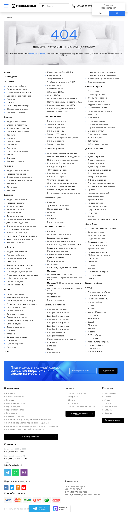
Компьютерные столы (99, 108)
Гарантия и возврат (15, 403)
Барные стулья (14, 324)
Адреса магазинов (15, 397)
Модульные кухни (15, 294)
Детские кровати (15, 209)
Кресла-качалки (96, 203)
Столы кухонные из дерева (61, 186)
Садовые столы (96, 232)
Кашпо (91, 268)
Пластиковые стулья (98, 134)
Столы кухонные (15, 311)
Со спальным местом (17, 337)
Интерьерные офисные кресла (22, 275)
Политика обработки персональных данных (27, 423)
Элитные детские (15, 243)
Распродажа (110, 393)
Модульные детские (16, 200)
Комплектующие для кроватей (62, 268)
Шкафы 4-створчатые (58, 323)
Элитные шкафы (55, 144)
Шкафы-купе (53, 352)
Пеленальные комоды (17, 229)
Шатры (91, 265)
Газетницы (93, 262)
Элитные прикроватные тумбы (62, 138)
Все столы (93, 91)
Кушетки (92, 213)
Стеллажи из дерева (57, 180)
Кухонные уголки (15, 344)
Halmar (91, 309)
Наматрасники (13, 141)
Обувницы (11, 187)
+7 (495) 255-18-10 (14, 451)
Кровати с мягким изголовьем (62, 248)
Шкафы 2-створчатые (58, 316)
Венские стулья (96, 131)
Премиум (11, 347)
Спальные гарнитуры (16, 125)
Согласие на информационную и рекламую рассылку (32, 426)
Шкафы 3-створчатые (58, 319)
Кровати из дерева (56, 177)
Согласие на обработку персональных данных (28, 419)
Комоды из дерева (56, 167)
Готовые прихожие (16, 174)
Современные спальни (18, 132)
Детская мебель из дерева (60, 163)
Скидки (107, 397)
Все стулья (93, 118)
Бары (49, 215)
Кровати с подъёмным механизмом (64, 245)
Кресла (91, 190)
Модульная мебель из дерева (62, 153)
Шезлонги (93, 258)
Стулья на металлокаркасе (19, 320)
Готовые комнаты (15, 203)
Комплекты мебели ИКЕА (60, 72)
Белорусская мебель (99, 292)
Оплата (107, 403)
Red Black (93, 315)
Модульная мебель (16, 86)
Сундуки (51, 219)
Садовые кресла (96, 235)
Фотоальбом (110, 406)
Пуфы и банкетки (97, 210)
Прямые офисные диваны (101, 183)
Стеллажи (11, 262)
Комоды (10, 103)
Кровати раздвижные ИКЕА (61, 109)
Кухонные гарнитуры (17, 297)
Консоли (92, 114)
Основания (12, 145)
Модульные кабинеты (17, 252)
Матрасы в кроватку (16, 233)
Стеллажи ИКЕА (55, 89)
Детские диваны (14, 206)
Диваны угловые (96, 160)
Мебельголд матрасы (98, 342)
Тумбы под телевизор (17, 106)
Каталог (9, 17)
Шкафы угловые (55, 336)
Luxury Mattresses (97, 312)
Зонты (91, 278)
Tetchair (92, 328)
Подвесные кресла (98, 245)
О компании (11, 388)
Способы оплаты (14, 493)
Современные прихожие (19, 180)
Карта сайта (11, 413)
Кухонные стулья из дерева (61, 190)
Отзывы (108, 410)
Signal (91, 322)
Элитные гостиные (15, 112)
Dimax (91, 305)
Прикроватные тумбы (17, 151)
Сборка (71, 400)
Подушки (11, 148)
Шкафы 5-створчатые (58, 326)
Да (117, 13)
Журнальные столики (17, 109)
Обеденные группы (16, 307)
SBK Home (93, 319)
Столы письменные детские (20, 219)
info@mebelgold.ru (15, 465)
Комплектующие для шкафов (62, 339)
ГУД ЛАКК (93, 338)
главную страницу (37, 54)
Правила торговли (15, 416)
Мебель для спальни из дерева (62, 160)
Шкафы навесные (56, 332)
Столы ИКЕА (53, 95)
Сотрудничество (79, 414)
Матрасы (10, 138)
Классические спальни (17, 128)
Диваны (92, 153)
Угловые (10, 334)
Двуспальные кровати (58, 238)
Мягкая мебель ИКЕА (58, 112)
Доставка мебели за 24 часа (81, 406)
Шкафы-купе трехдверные (102, 75)
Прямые (10, 330)
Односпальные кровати (59, 235)
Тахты (91, 216)
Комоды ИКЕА (54, 75)
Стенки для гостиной (17, 89)
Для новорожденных (17, 223)
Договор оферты (30, 436)
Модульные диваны (97, 177)
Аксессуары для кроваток (19, 239)
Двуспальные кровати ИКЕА (61, 105)
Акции (107, 400)
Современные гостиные (18, 96)
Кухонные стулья (15, 314)
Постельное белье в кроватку (21, 236)
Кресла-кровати (96, 196)
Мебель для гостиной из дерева (63, 157)
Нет (100, 13)
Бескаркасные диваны (99, 170)
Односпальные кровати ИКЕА (62, 99)
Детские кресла (14, 216)
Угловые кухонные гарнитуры (21, 304)
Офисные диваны (97, 180)
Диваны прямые (96, 157)
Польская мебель (97, 295)
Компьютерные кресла (18, 268)
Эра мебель (94, 348)
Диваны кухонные (15, 327)
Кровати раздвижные (57, 251)
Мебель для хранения (99, 255)
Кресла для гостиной (98, 193)
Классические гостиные (18, 93)
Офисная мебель (15, 285)
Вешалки (11, 184)
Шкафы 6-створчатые (58, 329)
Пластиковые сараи (98, 272)
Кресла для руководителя (19, 272)
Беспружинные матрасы (59, 274)
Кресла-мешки (95, 200)
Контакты (10, 393)
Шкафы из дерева (56, 173)
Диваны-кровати (96, 163)
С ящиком (11, 340)
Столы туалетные (96, 101)
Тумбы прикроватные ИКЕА (61, 82)
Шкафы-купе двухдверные (102, 72)
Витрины (10, 99)
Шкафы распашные (57, 309)
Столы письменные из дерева (62, 183)
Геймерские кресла (16, 278)
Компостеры (94, 275)
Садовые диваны (96, 239)
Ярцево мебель (96, 352)
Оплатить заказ (112, 420)
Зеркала (10, 158)
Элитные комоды (55, 131)
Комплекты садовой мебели (102, 229)
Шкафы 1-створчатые (58, 313)
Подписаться (108, 371)
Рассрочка (73, 397)
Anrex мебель (95, 302)
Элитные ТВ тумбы (56, 134)
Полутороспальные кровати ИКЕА (64, 102)
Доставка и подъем (77, 393)
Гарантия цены (13, 406)
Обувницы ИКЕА (55, 92)
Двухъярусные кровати (59, 254)
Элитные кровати (55, 141)
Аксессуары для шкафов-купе (103, 79)
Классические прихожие (19, 177)
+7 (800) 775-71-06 (88, 6)
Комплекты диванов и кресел (103, 219)
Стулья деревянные (16, 317)
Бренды (108, 413)
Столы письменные (16, 258)
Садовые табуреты (97, 242)
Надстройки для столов (100, 111)
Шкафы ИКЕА (54, 85)
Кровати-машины (15, 213)
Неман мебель (95, 345)
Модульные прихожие (17, 171)
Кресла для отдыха (97, 206)
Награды (10, 400)
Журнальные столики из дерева (63, 193)
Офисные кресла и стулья (19, 265)
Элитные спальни (15, 161)
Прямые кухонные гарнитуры (21, 301)
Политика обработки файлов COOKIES (25, 429)
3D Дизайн (73, 403)
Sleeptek (92, 325)
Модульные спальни (16, 122)
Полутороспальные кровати (61, 241)
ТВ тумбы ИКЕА (55, 79)
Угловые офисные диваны (101, 186)
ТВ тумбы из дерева (57, 170)
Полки (50, 349)
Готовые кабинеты (15, 255)
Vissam (91, 332)
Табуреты (93, 141)
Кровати (10, 135)
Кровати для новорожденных (21, 226)
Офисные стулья (15, 282)
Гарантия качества (15, 410)
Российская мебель (98, 299)
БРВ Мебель (94, 335)
